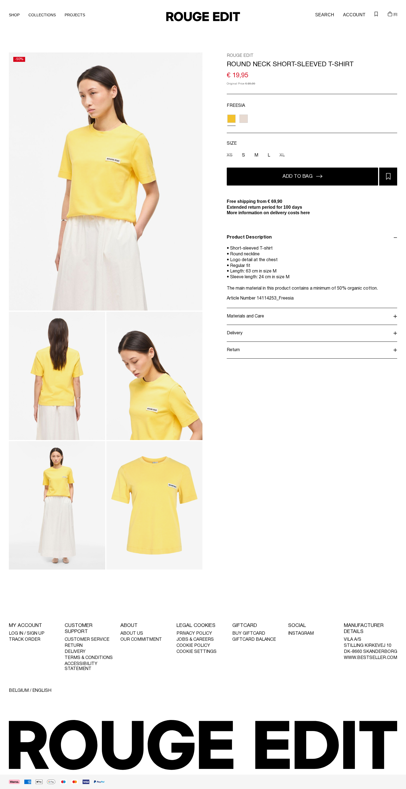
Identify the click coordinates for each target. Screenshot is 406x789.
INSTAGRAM (301, 634)
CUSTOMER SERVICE (87, 640)
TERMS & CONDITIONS (89, 658)
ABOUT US (131, 634)
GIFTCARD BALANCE (254, 640)
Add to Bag (298, 176)
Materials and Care (245, 316)
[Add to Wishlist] (388, 177)
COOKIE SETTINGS (196, 652)
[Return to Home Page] (203, 17)
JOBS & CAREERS (195, 640)
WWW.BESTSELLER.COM (370, 658)
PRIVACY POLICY (194, 634)
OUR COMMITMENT (141, 640)
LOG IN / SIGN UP (26, 634)
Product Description (249, 237)
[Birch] (243, 118)
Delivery (234, 333)
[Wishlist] (376, 14)
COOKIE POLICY (193, 646)
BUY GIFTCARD (248, 634)
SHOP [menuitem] (14, 15)
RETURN (74, 646)
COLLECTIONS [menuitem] (42, 15)
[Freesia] (231, 118)
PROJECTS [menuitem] (75, 15)
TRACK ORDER (24, 640)
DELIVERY (75, 652)
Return (233, 350)
